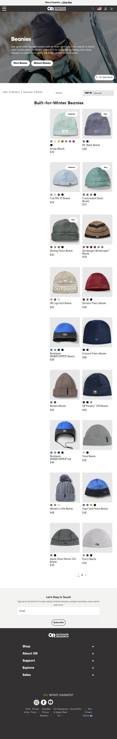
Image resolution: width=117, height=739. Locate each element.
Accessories (28, 92)
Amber (59, 141)
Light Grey (84, 452)
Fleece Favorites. (53, 3)
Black (51, 145)
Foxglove (73, 141)
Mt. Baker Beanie (106, 77)
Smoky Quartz (84, 141)
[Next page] (85, 575)
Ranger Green (62, 141)
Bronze (66, 141)
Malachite (84, 195)
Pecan (59, 247)
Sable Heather (98, 247)
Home (5, 92)
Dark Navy (84, 350)
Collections (15, 92)
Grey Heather (91, 402)
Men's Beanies (20, 63)
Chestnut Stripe (84, 247)
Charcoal (87, 555)
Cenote (59, 350)
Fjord (51, 195)
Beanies (39, 92)
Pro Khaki (55, 195)
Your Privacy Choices (87, 712)
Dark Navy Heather (84, 402)
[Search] (87, 9)
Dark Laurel (51, 247)
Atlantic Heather (95, 247)
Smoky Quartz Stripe (87, 247)
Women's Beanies (42, 63)
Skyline (91, 195)
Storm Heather (87, 350)
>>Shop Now (66, 3)
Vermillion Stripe (91, 247)
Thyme (51, 141)
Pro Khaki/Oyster (51, 299)
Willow (55, 350)
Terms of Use (27, 711)
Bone (59, 505)
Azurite (70, 141)
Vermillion (84, 299)
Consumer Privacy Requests (45, 712)
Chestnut (59, 195)
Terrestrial (55, 505)
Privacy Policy (35, 711)
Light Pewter (55, 141)
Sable (55, 247)
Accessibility (75, 709)
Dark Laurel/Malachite (55, 299)
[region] (58, 3)
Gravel (87, 195)
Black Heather (102, 247)
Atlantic (55, 402)
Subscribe (58, 622)
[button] (111, 9)
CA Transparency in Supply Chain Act (61, 712)
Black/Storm (59, 299)
